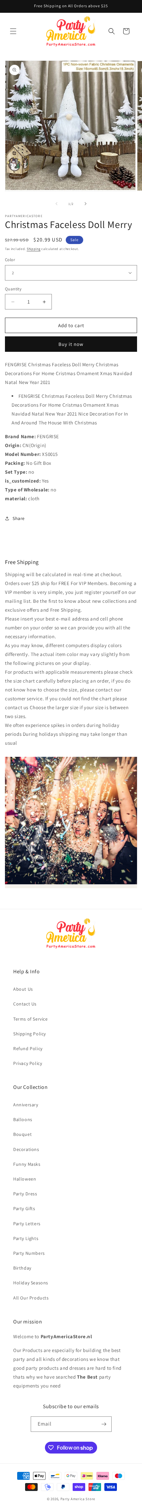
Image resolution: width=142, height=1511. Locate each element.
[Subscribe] (104, 1424)
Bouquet (22, 1134)
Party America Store (77, 1499)
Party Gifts (24, 1208)
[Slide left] (56, 203)
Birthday (22, 1268)
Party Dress (25, 1194)
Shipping (34, 249)
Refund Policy (28, 1048)
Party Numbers (29, 1253)
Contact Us (25, 1004)
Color (10, 259)
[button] (13, 31)
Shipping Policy (29, 1034)
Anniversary (25, 1105)
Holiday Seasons (30, 1283)
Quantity (13, 289)
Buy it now (71, 344)
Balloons (22, 1119)
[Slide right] (85, 203)
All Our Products (31, 1298)
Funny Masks (27, 1164)
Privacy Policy (27, 1063)
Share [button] (19, 518)
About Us (23, 989)
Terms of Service (30, 1019)
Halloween (24, 1179)
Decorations (26, 1149)
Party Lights (25, 1238)
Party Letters (27, 1224)
